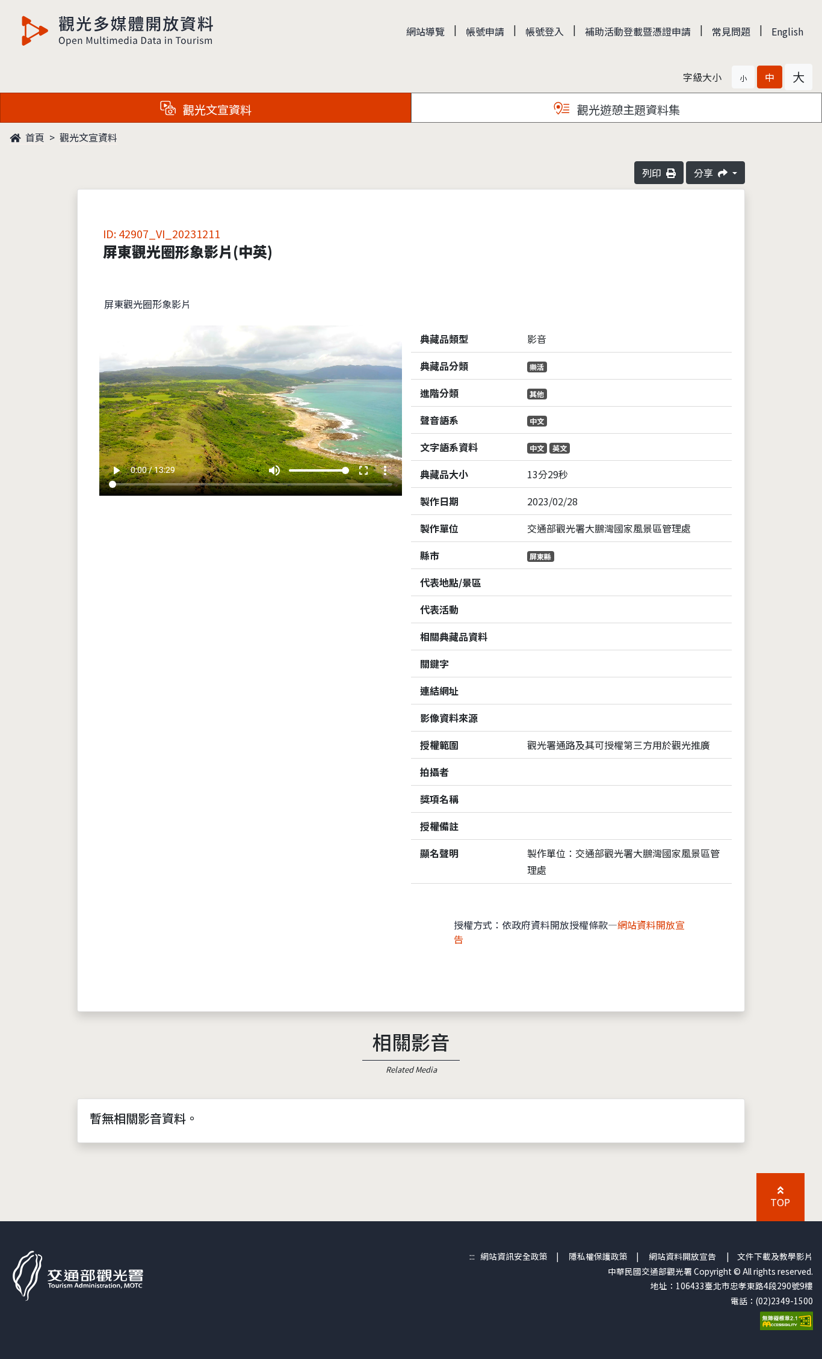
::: (472, 1256)
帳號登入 (544, 31)
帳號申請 (485, 31)
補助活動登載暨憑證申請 (638, 31)
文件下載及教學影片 (775, 1256)
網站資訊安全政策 (514, 1256)
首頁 (34, 137)
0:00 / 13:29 (153, 470)
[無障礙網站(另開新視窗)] (786, 1319)
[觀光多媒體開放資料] (118, 30)
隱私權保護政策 (598, 1256)
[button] (743, 77)
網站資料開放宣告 (682, 1256)
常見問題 (731, 31)
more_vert (385, 470)
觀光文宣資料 (88, 137)
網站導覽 (425, 31)
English (787, 31)
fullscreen (363, 470)
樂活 (537, 367)
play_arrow (116, 470)
